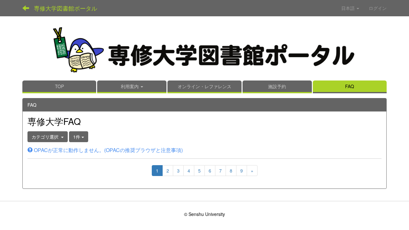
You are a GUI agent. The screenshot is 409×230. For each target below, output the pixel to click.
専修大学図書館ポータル (65, 8)
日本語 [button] (348, 8)
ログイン (378, 8)
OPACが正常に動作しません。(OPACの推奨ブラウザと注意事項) (108, 150)
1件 (77, 137)
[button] (131, 86)
